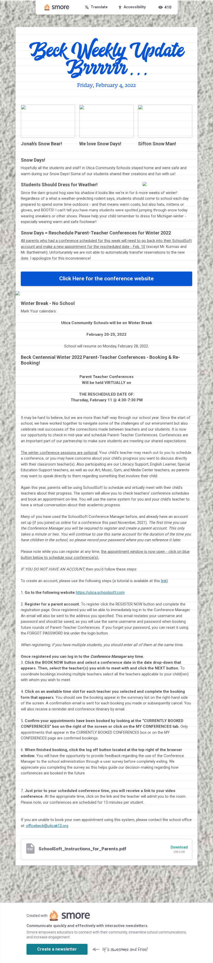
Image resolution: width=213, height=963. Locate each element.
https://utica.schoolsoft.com (100, 592)
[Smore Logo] (57, 7)
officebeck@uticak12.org (47, 825)
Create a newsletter (57, 949)
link (164, 581)
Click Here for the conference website (106, 278)
